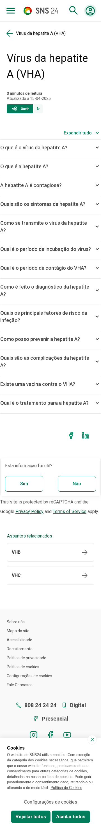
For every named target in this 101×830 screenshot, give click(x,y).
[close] (92, 739)
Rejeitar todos (30, 816)
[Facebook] (50, 735)
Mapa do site (18, 631)
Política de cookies (23, 667)
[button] (25, 107)
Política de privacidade (26, 658)
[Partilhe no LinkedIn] (86, 435)
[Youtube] (67, 735)
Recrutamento (20, 649)
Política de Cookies (66, 788)
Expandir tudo (78, 133)
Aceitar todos (71, 816)
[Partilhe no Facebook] (72, 435)
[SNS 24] (42, 11)
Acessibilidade (19, 640)
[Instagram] (33, 735)
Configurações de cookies (29, 676)
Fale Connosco (20, 685)
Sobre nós (16, 622)
